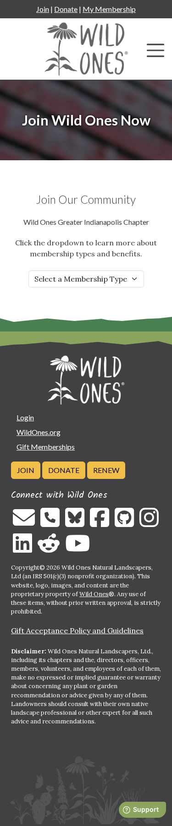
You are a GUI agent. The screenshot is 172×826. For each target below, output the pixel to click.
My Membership (109, 9)
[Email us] (24, 522)
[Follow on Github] (124, 522)
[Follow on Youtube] (77, 548)
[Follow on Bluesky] (74, 522)
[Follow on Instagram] (149, 522)
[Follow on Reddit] (48, 548)
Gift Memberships (46, 446)
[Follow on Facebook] (99, 522)
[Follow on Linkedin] (22, 548)
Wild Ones (94, 594)
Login (25, 417)
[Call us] (50, 522)
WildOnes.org (39, 432)
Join (42, 9)
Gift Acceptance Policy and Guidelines (77, 630)
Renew (106, 470)
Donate (66, 9)
